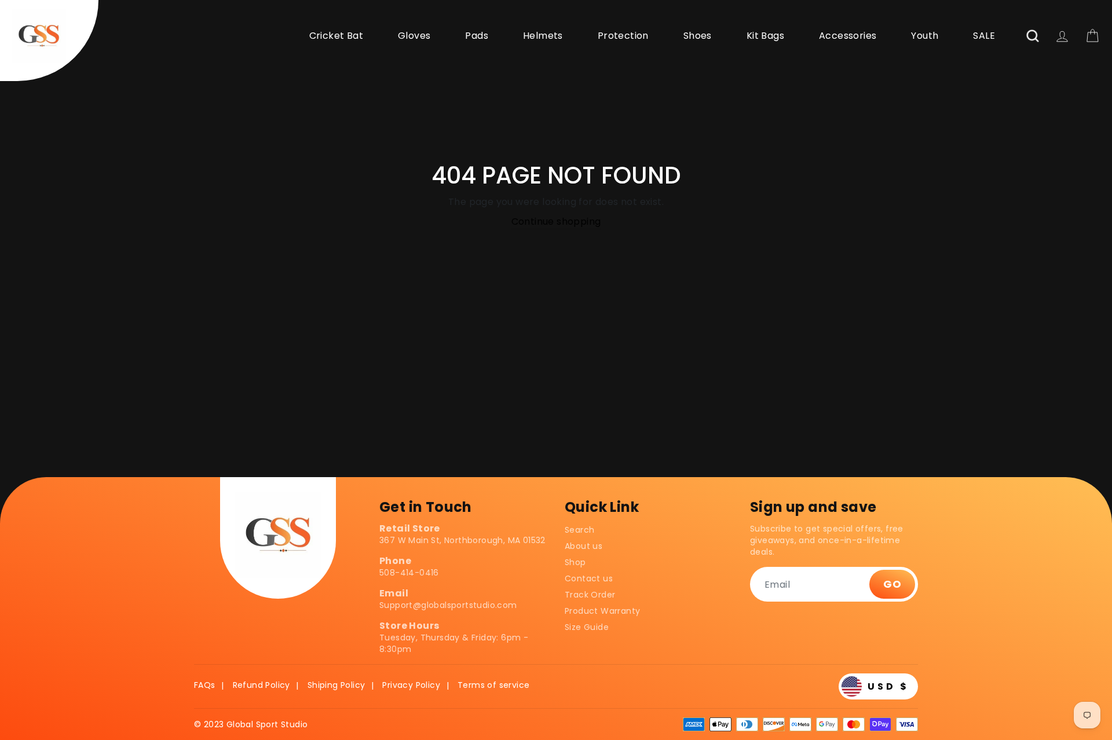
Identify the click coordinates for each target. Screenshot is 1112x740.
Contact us (589, 578)
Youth (924, 35)
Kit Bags (765, 35)
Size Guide (587, 627)
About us (583, 546)
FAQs (204, 685)
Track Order (590, 594)
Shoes (697, 35)
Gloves (414, 35)
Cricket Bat (336, 35)
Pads (476, 35)
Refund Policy (261, 685)
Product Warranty (602, 611)
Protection (623, 35)
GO (892, 584)
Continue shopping (556, 221)
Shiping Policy (336, 685)
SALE (984, 35)
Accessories (847, 35)
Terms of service (493, 685)
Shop (575, 562)
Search (579, 530)
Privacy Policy (411, 685)
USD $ (888, 686)
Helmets (543, 35)
